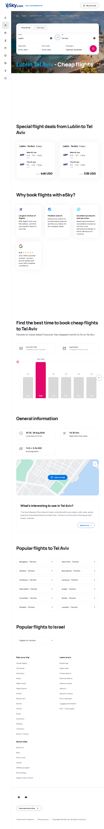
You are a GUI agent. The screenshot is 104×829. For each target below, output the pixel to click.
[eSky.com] (17, 15)
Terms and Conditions (25, 819)
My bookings (21, 773)
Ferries (19, 709)
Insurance (20, 719)
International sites (27, 808)
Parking (19, 724)
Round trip (25, 27)
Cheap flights (21, 663)
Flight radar (64, 668)
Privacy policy (43, 819)
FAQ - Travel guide (67, 709)
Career (19, 763)
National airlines (66, 678)
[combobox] (33, 38)
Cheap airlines (65, 673)
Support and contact (24, 778)
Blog (18, 752)
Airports (63, 688)
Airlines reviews (66, 683)
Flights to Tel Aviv (51, 16)
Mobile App (64, 663)
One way (40, 27)
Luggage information (68, 703)
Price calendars (66, 698)
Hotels (19, 693)
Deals (18, 714)
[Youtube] (25, 797)
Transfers (20, 729)
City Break (20, 668)
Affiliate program (23, 768)
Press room (20, 757)
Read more (84, 525)
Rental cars (20, 698)
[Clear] (51, 38)
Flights (24, 16)
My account (91, 5)
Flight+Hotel (21, 683)
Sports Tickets (22, 734)
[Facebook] (18, 797)
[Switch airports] (57, 37)
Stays (18, 678)
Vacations (20, 673)
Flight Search (21, 688)
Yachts (19, 703)
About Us (20, 747)
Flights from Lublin (36, 16)
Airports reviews (66, 693)
